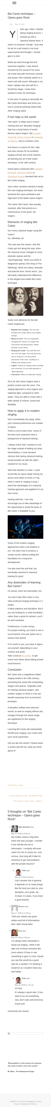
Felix (11, 24)
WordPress (33, 1104)
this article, (26, 656)
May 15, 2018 (19, 24)
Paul (20, 931)
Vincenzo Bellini (24, 173)
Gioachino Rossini (16, 176)
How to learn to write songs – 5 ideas (28, 801)
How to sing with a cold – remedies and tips (25, 796)
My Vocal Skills (20, 1101)
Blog (21, 785)
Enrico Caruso (24, 137)
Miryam (21, 906)
